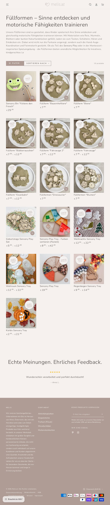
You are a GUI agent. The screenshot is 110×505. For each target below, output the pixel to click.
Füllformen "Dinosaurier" (53, 194)
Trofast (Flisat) (45, 422)
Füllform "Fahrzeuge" (85, 150)
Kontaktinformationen (16, 496)
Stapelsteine (44, 417)
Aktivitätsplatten (46, 413)
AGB (39, 492)
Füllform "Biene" (82, 103)
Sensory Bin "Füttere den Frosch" (19, 105)
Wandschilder (44, 426)
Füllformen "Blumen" (85, 194)
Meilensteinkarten (46, 430)
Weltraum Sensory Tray (18, 286)
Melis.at (15, 489)
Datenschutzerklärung (14, 493)
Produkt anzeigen (66, 97)
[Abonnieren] (102, 414)
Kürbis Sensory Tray (16, 330)
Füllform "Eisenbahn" (17, 194)
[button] (90, 4)
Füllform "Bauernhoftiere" (53, 103)
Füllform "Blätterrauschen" (20, 150)
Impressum (39, 496)
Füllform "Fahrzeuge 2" (52, 150)
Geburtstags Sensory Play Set (19, 240)
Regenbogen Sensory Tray (87, 286)
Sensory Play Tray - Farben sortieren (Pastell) (54, 240)
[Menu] (7, 4)
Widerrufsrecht (29, 492)
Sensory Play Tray (49, 286)
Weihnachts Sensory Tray (87, 239)
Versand (29, 496)
